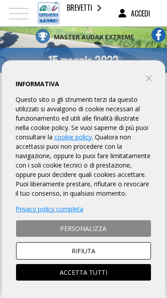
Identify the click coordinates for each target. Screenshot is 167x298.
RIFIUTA (83, 251)
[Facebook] (158, 35)
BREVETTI (79, 7)
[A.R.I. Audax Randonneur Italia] (48, 13)
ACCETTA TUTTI (83, 272)
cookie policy (73, 137)
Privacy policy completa (49, 209)
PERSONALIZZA (83, 228)
